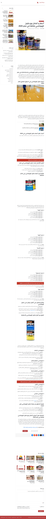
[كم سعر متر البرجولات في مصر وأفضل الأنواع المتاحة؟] (41, 125)
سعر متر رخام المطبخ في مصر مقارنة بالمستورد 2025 (30, 462)
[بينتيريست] (36, 435)
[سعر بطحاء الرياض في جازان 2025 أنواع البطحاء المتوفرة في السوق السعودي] (40, 458)
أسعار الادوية (11, 68)
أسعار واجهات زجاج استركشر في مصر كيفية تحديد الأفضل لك (30, 127)
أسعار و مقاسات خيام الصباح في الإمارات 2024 (30, 427)
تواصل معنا (9, 517)
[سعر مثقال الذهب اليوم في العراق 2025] (10, 16)
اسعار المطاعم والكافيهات (9, 75)
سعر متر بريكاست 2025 (22, 461)
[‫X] (41, 435)
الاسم (43, 502)
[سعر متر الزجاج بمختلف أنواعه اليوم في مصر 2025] (21, 467)
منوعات (12, 82)
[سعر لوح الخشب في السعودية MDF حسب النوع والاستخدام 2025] (30, 477)
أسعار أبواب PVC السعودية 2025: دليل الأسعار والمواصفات (40, 471)
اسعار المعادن (11, 77)
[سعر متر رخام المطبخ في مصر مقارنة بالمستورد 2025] (30, 458)
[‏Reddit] (34, 435)
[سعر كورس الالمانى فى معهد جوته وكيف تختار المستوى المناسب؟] (10, 36)
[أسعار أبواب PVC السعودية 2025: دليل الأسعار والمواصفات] (40, 467)
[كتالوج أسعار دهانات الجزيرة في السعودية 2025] (40, 477)
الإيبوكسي (34, 400)
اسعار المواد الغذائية (10, 78)
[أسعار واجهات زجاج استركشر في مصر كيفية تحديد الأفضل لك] (41, 129)
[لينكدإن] (39, 435)
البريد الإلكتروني (42, 506)
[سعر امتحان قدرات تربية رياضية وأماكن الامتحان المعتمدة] (10, 41)
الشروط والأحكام (3, 517)
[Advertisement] (38, 12)
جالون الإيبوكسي (32, 310)
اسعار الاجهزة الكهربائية (10, 71)
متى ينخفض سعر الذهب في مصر (5, 20)
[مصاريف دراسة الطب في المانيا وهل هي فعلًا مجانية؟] (10, 31)
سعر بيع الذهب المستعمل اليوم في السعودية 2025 (5, 11)
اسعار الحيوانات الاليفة (10, 74)
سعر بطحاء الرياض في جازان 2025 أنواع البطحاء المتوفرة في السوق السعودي (40, 462)
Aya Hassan (41, 28)
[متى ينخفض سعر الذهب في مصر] (10, 21)
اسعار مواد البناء (41, 21)
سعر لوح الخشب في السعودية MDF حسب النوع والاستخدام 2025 (30, 481)
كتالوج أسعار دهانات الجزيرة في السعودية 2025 (40, 481)
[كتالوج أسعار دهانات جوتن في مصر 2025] (30, 467)
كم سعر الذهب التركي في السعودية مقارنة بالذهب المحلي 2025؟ (5, 25)
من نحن (7, 517)
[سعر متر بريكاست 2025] (21, 458)
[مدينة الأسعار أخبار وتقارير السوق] (40, 2)
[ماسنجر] (32, 435)
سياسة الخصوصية (14, 517)
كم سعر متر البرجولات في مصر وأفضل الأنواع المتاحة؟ (31, 123)
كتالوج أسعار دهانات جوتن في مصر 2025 (30, 471)
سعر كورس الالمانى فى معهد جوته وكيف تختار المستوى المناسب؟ (5, 36)
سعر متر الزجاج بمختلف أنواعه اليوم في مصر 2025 (21, 471)
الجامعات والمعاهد (10, 81)
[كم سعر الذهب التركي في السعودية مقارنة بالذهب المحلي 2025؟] (10, 25)
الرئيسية (18, 517)
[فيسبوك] (43, 435)
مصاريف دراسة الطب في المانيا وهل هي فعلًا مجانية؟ (5, 31)
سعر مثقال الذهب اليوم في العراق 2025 (5, 16)
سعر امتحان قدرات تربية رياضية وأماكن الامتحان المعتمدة (5, 41)
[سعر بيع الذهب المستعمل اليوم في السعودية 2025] (10, 12)
